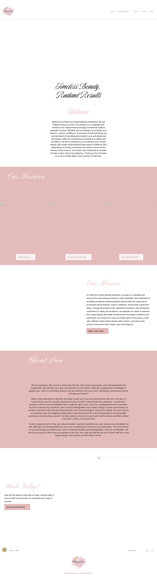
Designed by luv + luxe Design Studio (78, 573)
